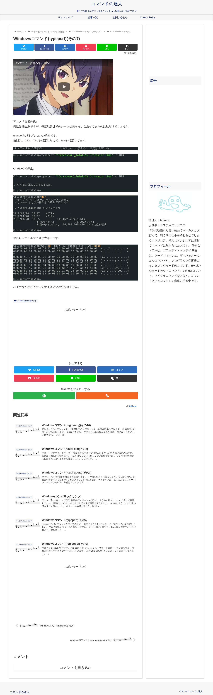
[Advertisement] (75, 334)
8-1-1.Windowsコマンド (26, 301)
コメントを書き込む (76, 668)
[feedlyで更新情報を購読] (44, 395)
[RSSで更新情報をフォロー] (107, 395)
